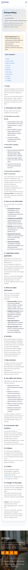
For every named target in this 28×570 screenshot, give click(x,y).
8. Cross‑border (9, 74)
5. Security (7, 67)
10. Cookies (7, 78)
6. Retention (8, 69)
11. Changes (8, 80)
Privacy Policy (20, 564)
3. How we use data (9, 63)
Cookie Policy (7, 476)
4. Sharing (7, 65)
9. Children (7, 76)
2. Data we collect (9, 61)
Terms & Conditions (9, 564)
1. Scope (7, 59)
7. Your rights (8, 72)
